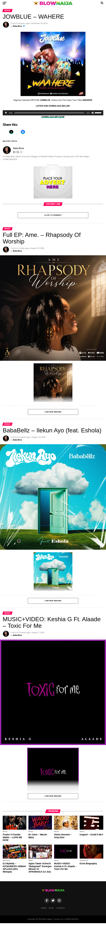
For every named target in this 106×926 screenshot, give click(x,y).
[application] (53, 112)
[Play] (6, 113)
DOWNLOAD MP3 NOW (52, 117)
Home (43, 908)
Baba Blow (17, 26)
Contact (60, 908)
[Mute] (92, 113)
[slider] (98, 112)
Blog (51, 908)
